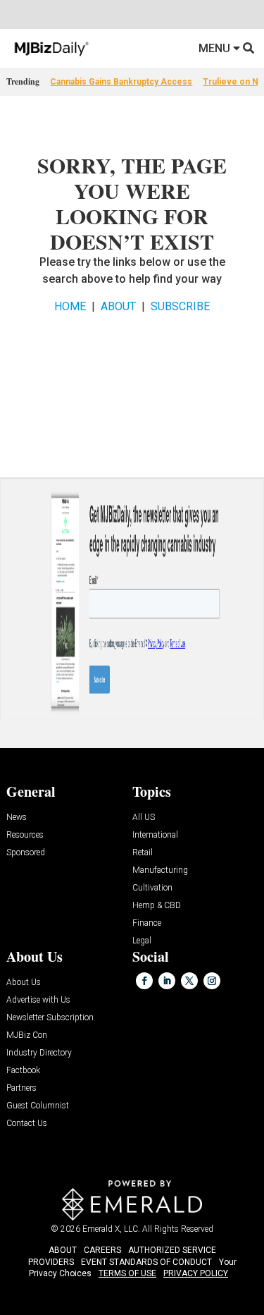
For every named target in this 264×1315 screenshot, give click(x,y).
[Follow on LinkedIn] (166, 980)
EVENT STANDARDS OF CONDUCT (146, 1262)
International (155, 835)
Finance (146, 923)
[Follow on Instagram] (211, 980)
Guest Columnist (37, 1106)
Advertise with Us (38, 1000)
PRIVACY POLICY (195, 1273)
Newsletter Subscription (50, 1017)
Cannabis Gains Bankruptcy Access (121, 82)
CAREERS (102, 1250)
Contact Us (26, 1123)
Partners (21, 1088)
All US (143, 817)
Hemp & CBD (156, 905)
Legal (141, 941)
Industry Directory (39, 1053)
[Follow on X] (189, 980)
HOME (70, 306)
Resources (25, 835)
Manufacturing (160, 870)
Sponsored (25, 852)
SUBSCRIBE (180, 306)
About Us (23, 982)
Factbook (23, 1070)
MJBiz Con (26, 1035)
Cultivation (152, 888)
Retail (142, 852)
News (16, 817)
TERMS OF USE (127, 1273)
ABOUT (118, 306)
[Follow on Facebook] (144, 980)
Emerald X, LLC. (111, 1229)
